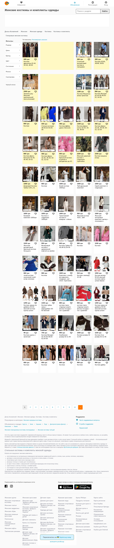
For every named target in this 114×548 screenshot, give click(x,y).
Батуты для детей (82, 513)
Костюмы (47, 31)
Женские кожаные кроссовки (11, 515)
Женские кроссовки (29, 498)
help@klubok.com (100, 524)
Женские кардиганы (12, 508)
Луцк (45, 424)
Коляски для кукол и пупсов (83, 504)
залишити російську (57, 541)
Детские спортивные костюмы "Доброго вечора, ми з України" (47, 531)
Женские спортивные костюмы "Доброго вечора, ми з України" (30, 509)
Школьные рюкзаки (83, 527)
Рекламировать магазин (39, 39)
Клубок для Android (101, 530)
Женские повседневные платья (10, 523)
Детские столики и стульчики (29, 544)
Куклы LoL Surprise (29, 523)
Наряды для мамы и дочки (29, 516)
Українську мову (65, 537)
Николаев (8, 426)
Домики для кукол (46, 501)
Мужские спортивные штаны (66, 525)
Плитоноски (9, 519)
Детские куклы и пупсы (82, 509)
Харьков (38, 424)
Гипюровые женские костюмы (16, 35)
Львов (15, 426)
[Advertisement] (57, 21)
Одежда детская (46, 510)
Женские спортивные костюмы (12, 501)
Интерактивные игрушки (81, 520)
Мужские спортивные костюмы (66, 504)
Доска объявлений (11, 31)
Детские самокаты (29, 520)
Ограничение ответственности (100, 515)
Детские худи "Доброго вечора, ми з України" (30, 533)
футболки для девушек (71, 447)
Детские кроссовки (82, 524)
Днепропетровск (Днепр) (58, 424)
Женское (23, 31)
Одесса (24, 424)
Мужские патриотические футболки (64, 510)
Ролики (78, 516)
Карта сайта (98, 498)
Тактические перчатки (62, 520)
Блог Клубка (98, 504)
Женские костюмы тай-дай (46, 430)
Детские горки (45, 498)
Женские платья (11, 505)
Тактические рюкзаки (12, 531)
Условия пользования (98, 520)
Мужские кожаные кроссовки (64, 515)
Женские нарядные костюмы (32, 420)
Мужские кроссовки (65, 498)
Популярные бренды (101, 507)
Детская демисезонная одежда (27, 527)
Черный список (10, 85)
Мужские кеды (63, 501)
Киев (31, 424)
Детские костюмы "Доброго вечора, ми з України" (47, 505)
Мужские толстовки (65, 529)
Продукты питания (82, 501)
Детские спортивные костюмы (83, 530)
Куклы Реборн (81, 498)
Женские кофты (10, 528)
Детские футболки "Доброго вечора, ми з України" (47, 524)
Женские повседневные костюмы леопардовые (20, 430)
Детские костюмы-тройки (47, 514)
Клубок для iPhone (100, 527)
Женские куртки (10, 498)
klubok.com (7, 3)
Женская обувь (10, 511)
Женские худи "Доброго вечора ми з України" (29, 502)
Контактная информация (98, 510)
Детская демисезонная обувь (30, 539)
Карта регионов (99, 501)
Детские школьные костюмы (47, 518)
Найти (105, 11)
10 (75, 407)
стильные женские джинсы (25, 447)
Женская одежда (35, 31)
